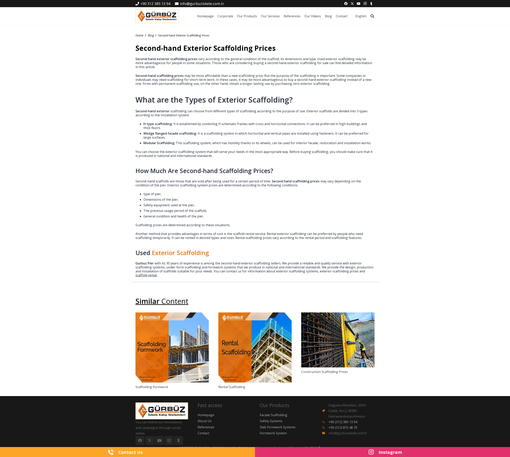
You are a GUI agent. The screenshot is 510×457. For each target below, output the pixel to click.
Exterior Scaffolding (180, 253)
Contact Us (130, 452)
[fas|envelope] (325, 433)
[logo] (157, 16)
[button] (368, 16)
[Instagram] (365, 3)
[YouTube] (358, 3)
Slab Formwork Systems (277, 427)
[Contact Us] (113, 452)
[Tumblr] (371, 3)
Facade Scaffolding (273, 415)
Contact (203, 433)
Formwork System (273, 433)
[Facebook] (346, 3)
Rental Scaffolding (231, 387)
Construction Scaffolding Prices (324, 372)
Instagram (390, 452)
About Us (205, 421)
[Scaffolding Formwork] (172, 347)
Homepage (206, 415)
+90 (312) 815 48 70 (343, 427)
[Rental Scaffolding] (255, 347)
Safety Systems (271, 421)
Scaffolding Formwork (151, 387)
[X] (352, 3)
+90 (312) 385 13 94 (343, 422)
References (206, 427)
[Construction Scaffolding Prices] (338, 339)
